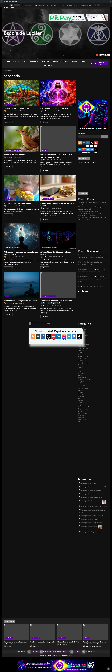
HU (79, 369)
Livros (23, 61)
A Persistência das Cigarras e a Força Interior (58, 236)
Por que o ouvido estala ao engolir (21, 188)
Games (80, 365)
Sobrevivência (82, 413)
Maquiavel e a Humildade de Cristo (58, 93)
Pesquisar (81, 134)
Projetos (65, 61)
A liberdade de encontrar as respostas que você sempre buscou (21, 236)
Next (48, 323)
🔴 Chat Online (102, 55)
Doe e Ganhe (57, 61)
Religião (54, 103)
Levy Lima (81, 382)
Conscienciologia (46, 103)
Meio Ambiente (9, 103)
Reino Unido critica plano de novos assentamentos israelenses (95, 632)
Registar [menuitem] (14, 1)
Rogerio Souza (83, 409)
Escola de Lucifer (23, 33)
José (79, 262)
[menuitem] (1, 1)
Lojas (83, 61)
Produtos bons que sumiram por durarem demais (58, 188)
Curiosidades (9, 150)
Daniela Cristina (83, 348)
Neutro (80, 392)
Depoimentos (48, 65)
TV (79, 421)
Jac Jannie (81, 373)
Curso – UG (16, 61)
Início (8, 61)
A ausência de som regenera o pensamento (21, 285)
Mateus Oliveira (83, 386)
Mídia (80, 390)
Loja (79, 384)
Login (80, 163)
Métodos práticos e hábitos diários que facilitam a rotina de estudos (58, 139)
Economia (44, 198)
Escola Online (45, 61)
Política (80, 401)
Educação (44, 150)
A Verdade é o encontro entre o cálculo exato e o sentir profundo (58, 285)
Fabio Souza (82, 359)
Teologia (81, 417)
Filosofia (54, 247)
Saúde (7, 296)
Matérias (75, 61)
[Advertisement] (77, 34)
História (80, 367)
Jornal (80, 375)
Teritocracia (82, 419)
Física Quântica (83, 363)
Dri (7, 111)
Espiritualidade (15, 247)
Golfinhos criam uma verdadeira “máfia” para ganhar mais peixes (92, 279)
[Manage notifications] (108, 668)
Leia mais (8, 122)
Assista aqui (101, 63)
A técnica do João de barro (21, 139)
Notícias (80, 394)
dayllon (45, 111)
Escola (80, 354)
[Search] (91, 63)
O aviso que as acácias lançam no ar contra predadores (16, 632)
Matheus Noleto (90, 646)
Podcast (80, 398)
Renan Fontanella (83, 407)
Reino (80, 403)
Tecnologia (81, 415)
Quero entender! (34, 61)
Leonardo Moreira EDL (85, 255)
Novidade (81, 396)
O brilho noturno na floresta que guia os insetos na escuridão (42, 632)
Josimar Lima (82, 377)
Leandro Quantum (84, 380)
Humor (80, 371)
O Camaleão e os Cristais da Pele (21, 93)
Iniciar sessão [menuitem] (7, 1)
